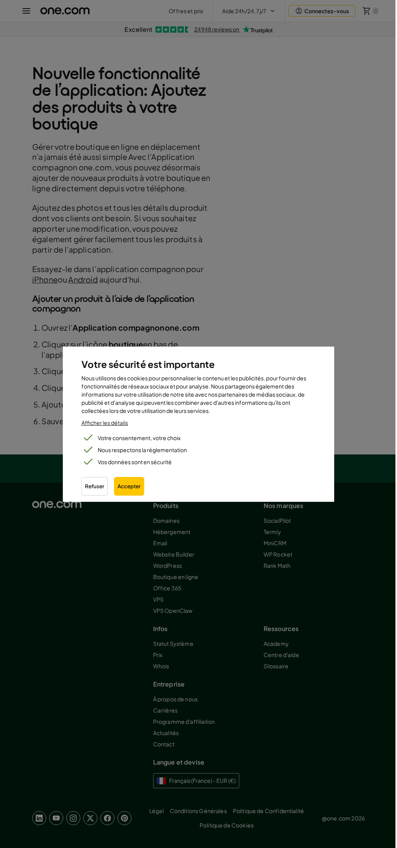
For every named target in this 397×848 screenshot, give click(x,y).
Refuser (94, 486)
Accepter (129, 486)
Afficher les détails (104, 422)
